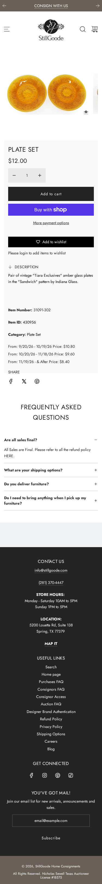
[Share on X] (24, 382)
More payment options (51, 222)
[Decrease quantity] (14, 175)
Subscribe (51, 838)
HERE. (9, 456)
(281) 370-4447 (51, 582)
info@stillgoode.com (51, 570)
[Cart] (95, 29)
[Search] (83, 29)
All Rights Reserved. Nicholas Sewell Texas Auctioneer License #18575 (51, 875)
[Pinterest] (58, 775)
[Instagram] (45, 775)
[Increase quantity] (40, 175)
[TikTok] (71, 775)
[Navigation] (7, 29)
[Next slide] (97, 5)
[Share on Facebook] (11, 382)
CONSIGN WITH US (51, 5)
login (24, 253)
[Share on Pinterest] (37, 382)
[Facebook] (32, 775)
